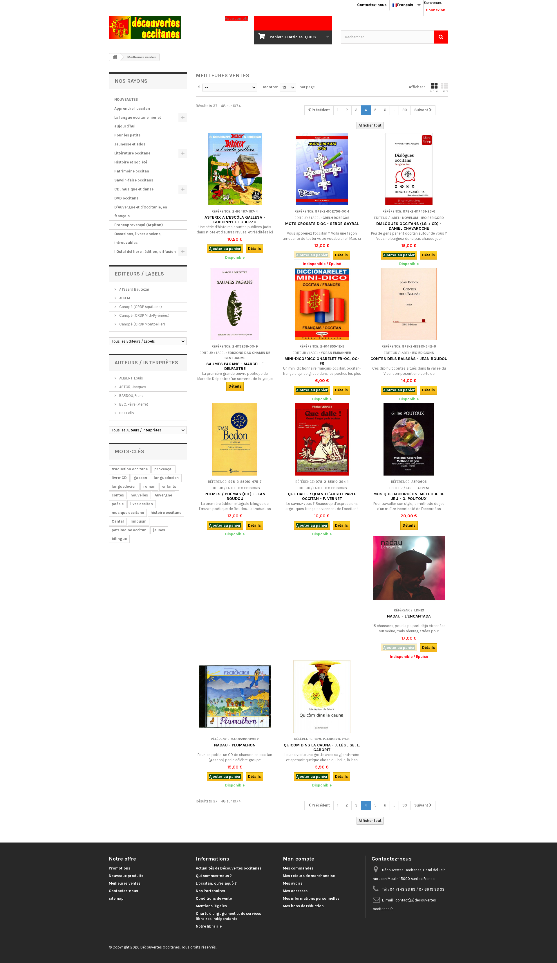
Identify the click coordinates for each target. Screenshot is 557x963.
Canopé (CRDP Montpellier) (141, 324)
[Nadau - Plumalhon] (235, 696)
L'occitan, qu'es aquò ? (216, 883)
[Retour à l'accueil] (114, 57)
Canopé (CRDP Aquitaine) (140, 307)
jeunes (159, 530)
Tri (198, 87)
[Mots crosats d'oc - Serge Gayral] (322, 169)
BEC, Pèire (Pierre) (133, 404)
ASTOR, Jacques (132, 387)
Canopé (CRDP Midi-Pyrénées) (143, 315)
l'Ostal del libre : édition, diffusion (145, 251)
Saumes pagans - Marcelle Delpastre (235, 366)
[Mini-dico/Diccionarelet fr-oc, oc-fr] (322, 304)
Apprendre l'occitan (132, 108)
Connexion (435, 10)
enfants (169, 486)
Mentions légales (211, 906)
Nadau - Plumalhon (235, 745)
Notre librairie (209, 926)
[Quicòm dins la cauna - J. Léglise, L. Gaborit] (322, 696)
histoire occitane (166, 512)
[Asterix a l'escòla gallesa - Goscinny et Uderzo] (235, 169)
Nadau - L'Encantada (409, 616)
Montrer (270, 87)
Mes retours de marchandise (309, 876)
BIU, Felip (126, 413)
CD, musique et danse (133, 189)
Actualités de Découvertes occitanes (228, 868)
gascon (140, 478)
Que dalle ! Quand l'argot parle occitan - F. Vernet (322, 496)
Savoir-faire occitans (133, 180)
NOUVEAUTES (126, 99)
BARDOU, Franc (131, 395)
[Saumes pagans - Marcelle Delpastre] (235, 304)
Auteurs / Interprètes (146, 362)
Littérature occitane (132, 153)
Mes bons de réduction (303, 906)
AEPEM (124, 298)
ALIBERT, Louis (130, 378)
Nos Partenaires (210, 891)
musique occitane (128, 512)
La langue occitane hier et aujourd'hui (137, 121)
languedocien (166, 478)
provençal (163, 469)
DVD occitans (126, 198)
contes (118, 495)
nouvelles (139, 495)
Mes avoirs (293, 883)
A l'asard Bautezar (133, 289)
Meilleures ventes (124, 883)
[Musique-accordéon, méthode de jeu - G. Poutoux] (409, 439)
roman (149, 486)
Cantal (118, 521)
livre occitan (141, 504)
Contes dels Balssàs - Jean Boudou (409, 358)
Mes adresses (295, 891)
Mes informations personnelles (311, 898)
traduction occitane (130, 469)
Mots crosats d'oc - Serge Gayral (322, 223)
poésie (118, 504)
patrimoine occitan (129, 530)
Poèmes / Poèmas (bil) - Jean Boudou (235, 496)
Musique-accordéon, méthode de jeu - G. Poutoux (408, 496)
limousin (139, 521)
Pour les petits (127, 135)
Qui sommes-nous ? (214, 876)
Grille (434, 91)
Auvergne (163, 495)
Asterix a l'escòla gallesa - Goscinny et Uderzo (235, 219)
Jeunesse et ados (129, 144)
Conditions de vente (214, 898)
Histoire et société (130, 162)
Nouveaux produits (126, 876)
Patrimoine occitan (131, 171)
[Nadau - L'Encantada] (409, 568)
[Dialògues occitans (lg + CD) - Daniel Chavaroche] (409, 169)
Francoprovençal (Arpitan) (138, 225)
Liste (445, 91)
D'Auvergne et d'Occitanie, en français (140, 211)
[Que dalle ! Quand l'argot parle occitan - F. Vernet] (322, 439)
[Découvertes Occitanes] (162, 27)
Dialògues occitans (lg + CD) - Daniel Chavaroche (409, 226)
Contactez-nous (371, 5)
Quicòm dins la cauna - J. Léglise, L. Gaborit (322, 747)
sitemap (116, 898)
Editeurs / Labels (139, 274)
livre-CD (119, 478)
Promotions (119, 868)
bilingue (119, 539)
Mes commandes (298, 868)
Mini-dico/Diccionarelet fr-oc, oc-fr (322, 361)
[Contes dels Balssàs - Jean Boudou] (409, 304)
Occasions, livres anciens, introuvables (138, 238)
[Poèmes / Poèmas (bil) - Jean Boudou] (235, 439)
